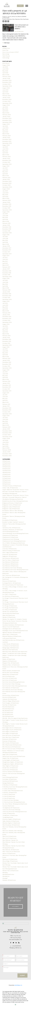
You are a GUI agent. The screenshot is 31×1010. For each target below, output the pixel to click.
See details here (19, 31)
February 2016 (6, 290)
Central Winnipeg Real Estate (10, 531)
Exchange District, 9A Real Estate (11, 583)
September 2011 (6, 391)
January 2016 (6, 292)
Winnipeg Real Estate (8, 874)
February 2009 (6, 450)
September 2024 (7, 103)
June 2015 (5, 305)
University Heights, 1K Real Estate (11, 819)
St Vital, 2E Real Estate (8, 798)
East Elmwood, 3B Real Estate (10, 558)
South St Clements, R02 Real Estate (12, 771)
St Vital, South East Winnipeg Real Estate (13, 802)
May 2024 (5, 109)
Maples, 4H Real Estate (8, 659)
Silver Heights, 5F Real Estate (10, 766)
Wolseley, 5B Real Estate (9, 880)
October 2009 (6, 434)
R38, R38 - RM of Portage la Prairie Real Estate (15, 718)
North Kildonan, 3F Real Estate (10, 688)
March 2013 (5, 356)
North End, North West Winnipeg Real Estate (14, 686)
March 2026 (5, 74)
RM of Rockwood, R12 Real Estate (11, 747)
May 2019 (5, 217)
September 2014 (7, 322)
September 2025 (7, 86)
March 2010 (5, 425)
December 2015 (6, 294)
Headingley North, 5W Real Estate (11, 629)
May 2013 (5, 353)
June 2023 (5, 128)
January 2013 (6, 360)
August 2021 (5, 166)
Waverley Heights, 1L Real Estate (11, 823)
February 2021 (6, 177)
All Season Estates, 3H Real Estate (11, 486)
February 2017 (6, 267)
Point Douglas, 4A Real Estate (10, 703)
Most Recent (6, 63)
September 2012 (7, 368)
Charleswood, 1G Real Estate (10, 537)
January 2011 (5, 406)
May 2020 (5, 194)
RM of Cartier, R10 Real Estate (10, 743)
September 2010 (7, 414)
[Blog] (19, 943)
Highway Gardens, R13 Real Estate (11, 632)
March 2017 (5, 265)
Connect (20, 5)
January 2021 (6, 179)
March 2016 (5, 288)
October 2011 (6, 389)
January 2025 (6, 97)
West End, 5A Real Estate (9, 836)
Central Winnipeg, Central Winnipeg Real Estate (15, 533)
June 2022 (5, 149)
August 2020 (6, 189)
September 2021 (7, 164)
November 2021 (6, 160)
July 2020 (5, 191)
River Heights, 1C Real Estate (10, 731)
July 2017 (5, 257)
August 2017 (5, 255)
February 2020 (6, 200)
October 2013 (6, 343)
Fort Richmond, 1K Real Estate (10, 596)
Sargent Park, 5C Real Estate (10, 758)
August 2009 (6, 438)
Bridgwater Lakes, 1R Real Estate (11, 507)
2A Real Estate (6, 463)
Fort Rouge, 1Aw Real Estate (10, 608)
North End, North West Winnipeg (11, 684)
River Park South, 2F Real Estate (11, 735)
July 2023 (5, 126)
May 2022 (5, 151)
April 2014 (5, 332)
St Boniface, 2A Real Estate (9, 785)
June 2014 (5, 328)
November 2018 (6, 229)
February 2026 (6, 76)
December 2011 (6, 385)
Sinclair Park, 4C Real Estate (10, 768)
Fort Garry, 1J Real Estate (9, 594)
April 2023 (5, 132)
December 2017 (6, 248)
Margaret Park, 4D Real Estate (10, 663)
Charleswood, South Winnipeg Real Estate (14, 541)
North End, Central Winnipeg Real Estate (13, 682)
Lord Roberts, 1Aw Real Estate (10, 646)
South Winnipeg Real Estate (10, 777)
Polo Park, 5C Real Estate (9, 705)
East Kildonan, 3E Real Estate (10, 566)
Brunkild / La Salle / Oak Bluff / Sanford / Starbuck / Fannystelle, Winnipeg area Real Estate (14, 524)
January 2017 (6, 269)
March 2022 (5, 154)
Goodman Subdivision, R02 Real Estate (13, 625)
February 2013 (6, 358)
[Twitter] (14, 943)
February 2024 (6, 114)
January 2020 (6, 202)
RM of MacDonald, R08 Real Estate (11, 745)
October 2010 (6, 412)
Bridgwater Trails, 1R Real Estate (11, 508)
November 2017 (6, 250)
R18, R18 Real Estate (7, 714)
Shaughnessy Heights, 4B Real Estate (12, 764)
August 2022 (6, 145)
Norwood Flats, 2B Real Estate (10, 695)
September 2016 (7, 276)
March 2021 (5, 175)
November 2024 (6, 99)
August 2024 (6, 105)
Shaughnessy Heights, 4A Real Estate (12, 762)
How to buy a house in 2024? (10, 52)
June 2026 (5, 69)
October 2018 (6, 231)
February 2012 (6, 381)
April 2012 (5, 377)
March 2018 (5, 244)
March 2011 (5, 402)
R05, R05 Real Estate (8, 709)
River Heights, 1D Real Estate (10, 733)
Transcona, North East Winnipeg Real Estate (14, 811)
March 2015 (5, 311)
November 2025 (6, 82)
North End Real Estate (8, 676)
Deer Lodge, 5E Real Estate (9, 552)
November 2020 (6, 183)
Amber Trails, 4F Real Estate (10, 488)
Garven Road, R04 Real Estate (10, 613)
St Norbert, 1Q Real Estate (9, 792)
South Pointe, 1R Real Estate (10, 769)
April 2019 (5, 219)
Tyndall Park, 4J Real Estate (10, 815)
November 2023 (6, 120)
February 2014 (6, 335)
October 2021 (6, 162)
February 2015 (6, 313)
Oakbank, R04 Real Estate (9, 699)
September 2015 (7, 299)
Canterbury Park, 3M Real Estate (11, 528)
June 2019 (5, 215)
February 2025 (6, 95)
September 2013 (7, 345)
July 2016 (5, 280)
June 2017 (5, 259)
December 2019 (6, 204)
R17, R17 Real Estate (7, 712)
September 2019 (7, 210)
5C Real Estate (6, 478)
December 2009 (7, 431)
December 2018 (6, 227)
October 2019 (6, 208)
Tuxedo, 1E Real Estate (8, 813)
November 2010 (6, 410)
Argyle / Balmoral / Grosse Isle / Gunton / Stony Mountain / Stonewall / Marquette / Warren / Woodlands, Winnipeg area (15, 491)
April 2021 (5, 174)
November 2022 (6, 141)
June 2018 (5, 238)
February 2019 (6, 223)
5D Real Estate (6, 480)
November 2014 (6, 318)
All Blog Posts (6, 48)
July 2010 (5, 417)
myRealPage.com (18, 985)
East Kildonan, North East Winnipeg (12, 568)
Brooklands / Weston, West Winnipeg (12, 510)
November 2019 (6, 206)
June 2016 (5, 282)
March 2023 (5, 133)
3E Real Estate (6, 468)
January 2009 (6, 452)
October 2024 (6, 101)
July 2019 (5, 214)
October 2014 (6, 320)
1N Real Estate (6, 461)
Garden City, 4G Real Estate (10, 611)
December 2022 (6, 139)
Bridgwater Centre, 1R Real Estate (11, 505)
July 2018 (5, 236)
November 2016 (6, 273)
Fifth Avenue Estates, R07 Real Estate (12, 585)
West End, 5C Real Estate (9, 838)
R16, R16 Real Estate (7, 710)
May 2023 (5, 130)
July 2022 (5, 147)
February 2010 (6, 427)
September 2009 (7, 436)
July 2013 (5, 349)
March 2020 (5, 198)
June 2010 (5, 419)
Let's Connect (15, 906)
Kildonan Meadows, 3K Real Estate (11, 636)
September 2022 (7, 143)
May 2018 (5, 240)
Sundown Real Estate (8, 806)
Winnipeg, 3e (5, 876)
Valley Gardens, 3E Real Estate (10, 821)
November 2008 (6, 455)
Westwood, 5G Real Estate (9, 859)
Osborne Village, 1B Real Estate (10, 701)
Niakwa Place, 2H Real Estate (10, 674)
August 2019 (5, 212)
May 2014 (5, 330)
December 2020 (7, 181)
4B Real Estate (6, 472)
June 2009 (5, 442)
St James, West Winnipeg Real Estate (12, 790)
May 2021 (5, 172)
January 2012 (6, 383)
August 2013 (5, 347)
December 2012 (6, 362)
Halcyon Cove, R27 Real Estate (10, 627)
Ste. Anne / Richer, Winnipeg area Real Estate (14, 804)
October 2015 (6, 297)
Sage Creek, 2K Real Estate (9, 754)
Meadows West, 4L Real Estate (11, 665)
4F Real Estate (6, 474)
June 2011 (5, 396)
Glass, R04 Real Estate (8, 615)
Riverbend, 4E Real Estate (9, 739)
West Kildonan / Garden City (10, 840)
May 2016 (5, 284)
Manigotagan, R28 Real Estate (10, 648)
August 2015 (5, 301)
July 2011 (4, 395)
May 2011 (4, 398)
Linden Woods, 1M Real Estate (10, 644)
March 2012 (5, 379)
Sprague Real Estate (8, 783)
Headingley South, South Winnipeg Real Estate (15, 630)
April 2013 (5, 354)
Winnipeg (5, 872)
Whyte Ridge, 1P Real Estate (10, 861)
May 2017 (5, 261)
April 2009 (5, 446)
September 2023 (7, 122)
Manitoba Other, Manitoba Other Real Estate (18, 19)
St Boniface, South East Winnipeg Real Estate (14, 787)
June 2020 (5, 193)
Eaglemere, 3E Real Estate (9, 556)
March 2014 (5, 334)
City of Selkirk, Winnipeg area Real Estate (13, 543)
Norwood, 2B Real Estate (9, 697)
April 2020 (5, 196)
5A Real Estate (6, 476)
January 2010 (6, 429)
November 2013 (6, 341)
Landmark (5, 642)
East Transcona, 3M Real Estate (11, 575)
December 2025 (6, 80)
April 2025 (5, 92)
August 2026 (6, 65)
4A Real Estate (6, 470)
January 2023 (6, 137)
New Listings (5, 54)
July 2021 (5, 168)
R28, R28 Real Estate (8, 716)
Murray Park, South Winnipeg (10, 672)
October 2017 (6, 252)
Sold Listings (5, 58)
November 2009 (7, 433)
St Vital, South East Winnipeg (10, 800)
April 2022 (5, 153)
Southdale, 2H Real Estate (9, 779)
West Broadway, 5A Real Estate (11, 825)
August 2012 (5, 370)
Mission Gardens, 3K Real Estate (11, 670)
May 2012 (5, 375)
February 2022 (6, 156)
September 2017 (7, 254)
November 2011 (6, 387)
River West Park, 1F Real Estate (10, 737)
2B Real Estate (6, 465)
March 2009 (5, 448)
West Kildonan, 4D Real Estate (10, 849)
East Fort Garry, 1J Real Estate (10, 560)
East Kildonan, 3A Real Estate (10, 562)
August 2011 (5, 393)
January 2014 (6, 337)
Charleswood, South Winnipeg (10, 539)
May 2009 (5, 444)
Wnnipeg (4, 878)
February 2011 (6, 404)
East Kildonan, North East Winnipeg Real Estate (15, 569)
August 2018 (5, 234)
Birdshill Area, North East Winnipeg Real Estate (15, 501)
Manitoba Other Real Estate (10, 649)
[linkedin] (16, 943)
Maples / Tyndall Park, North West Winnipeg (14, 653)
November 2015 (6, 295)
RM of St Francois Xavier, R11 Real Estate (13, 748)
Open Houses (6, 56)
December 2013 (6, 339)
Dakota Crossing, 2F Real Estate (11, 550)
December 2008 (7, 454)
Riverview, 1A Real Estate (9, 741)
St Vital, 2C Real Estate (8, 794)
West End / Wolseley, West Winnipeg (12, 830)
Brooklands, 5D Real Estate (9, 520)
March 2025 (5, 94)
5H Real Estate (6, 482)
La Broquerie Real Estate (9, 638)
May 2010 (5, 421)
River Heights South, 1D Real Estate (11, 729)
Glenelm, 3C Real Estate (8, 617)
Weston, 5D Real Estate (8, 853)
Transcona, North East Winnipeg (11, 809)
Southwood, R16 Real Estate (10, 781)
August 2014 (5, 324)
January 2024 (6, 116)
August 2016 (5, 278)
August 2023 (6, 124)
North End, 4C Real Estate (9, 680)
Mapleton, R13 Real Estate (9, 661)
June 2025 (5, 90)
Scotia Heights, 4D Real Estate (10, 760)
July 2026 (5, 67)
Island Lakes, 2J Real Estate (9, 634)
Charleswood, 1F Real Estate (10, 535)
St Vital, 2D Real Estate (8, 796)
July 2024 (5, 107)
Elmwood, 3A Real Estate (9, 581)
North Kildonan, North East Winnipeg (12, 689)
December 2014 (6, 316)
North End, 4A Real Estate (9, 678)
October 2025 (6, 84)
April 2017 (5, 263)
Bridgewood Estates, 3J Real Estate (12, 503)
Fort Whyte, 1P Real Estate (9, 609)
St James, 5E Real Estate (9, 789)
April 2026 (5, 73)
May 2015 (5, 307)
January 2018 (6, 246)
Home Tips (5, 50)
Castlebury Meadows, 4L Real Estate (12, 529)
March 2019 (5, 221)
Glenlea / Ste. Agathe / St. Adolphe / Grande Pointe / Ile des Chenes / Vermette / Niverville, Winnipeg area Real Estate (14, 621)
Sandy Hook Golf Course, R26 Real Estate (13, 756)
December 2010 (6, 408)
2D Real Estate (6, 467)
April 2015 (5, 309)
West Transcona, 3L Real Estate (11, 851)
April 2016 (5, 286)
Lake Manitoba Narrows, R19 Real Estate (13, 640)
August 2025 (6, 88)
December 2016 (6, 271)
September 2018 (7, 233)
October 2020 (6, 185)
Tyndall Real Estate (7, 817)
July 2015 (5, 303)
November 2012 (6, 364)
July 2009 (5, 440)
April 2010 (5, 423)
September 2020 (7, 187)
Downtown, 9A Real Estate (9, 554)
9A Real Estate (6, 484)
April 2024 (5, 111)
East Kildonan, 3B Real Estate (10, 564)
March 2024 (5, 113)
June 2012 (5, 374)
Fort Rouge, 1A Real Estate (9, 606)
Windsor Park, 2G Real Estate (10, 870)
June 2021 (5, 170)
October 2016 (6, 274)
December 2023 (6, 118)
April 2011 (5, 400)
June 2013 (5, 351)
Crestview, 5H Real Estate (9, 549)
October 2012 (6, 366)
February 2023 (6, 135)
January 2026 (6, 78)
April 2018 (5, 242)
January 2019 (6, 225)
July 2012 (5, 372)
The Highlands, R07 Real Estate (10, 808)
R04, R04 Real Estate (8, 707)
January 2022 (6, 158)
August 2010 (5, 415)
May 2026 (5, 71)
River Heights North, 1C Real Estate (11, 728)
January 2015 (6, 315)
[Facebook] (11, 943)
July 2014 (5, 326)
